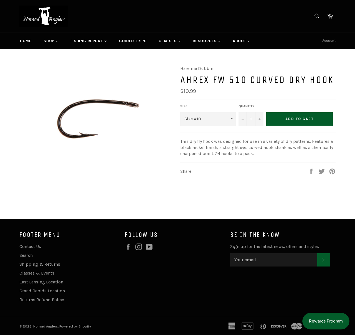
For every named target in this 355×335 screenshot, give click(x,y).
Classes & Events (36, 273)
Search (26, 255)
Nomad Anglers (45, 326)
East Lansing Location (41, 282)
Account (329, 41)
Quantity (246, 106)
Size (183, 106)
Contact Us (30, 246)
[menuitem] (25, 40)
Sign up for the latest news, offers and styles (274, 246)
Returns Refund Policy (41, 299)
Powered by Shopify (75, 326)
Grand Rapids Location (42, 290)
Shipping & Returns (39, 264)
